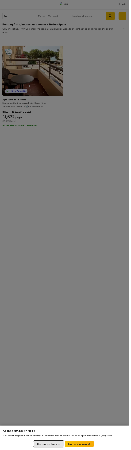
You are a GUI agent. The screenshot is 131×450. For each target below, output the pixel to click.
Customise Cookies (48, 444)
